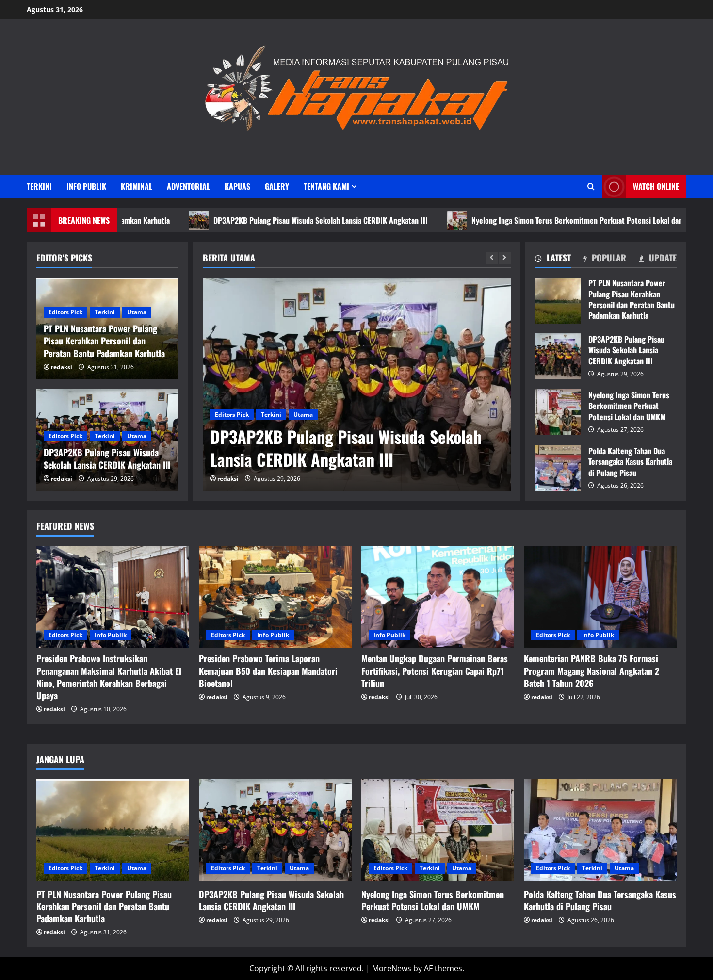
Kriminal (136, 186)
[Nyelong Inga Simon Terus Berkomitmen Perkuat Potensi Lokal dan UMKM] (437, 830)
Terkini (39, 186)
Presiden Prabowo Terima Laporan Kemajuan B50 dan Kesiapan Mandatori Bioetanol (268, 670)
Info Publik (86, 186)
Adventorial (188, 186)
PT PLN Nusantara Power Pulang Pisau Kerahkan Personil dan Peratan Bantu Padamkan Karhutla (558, 301)
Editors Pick (232, 414)
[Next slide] (505, 258)
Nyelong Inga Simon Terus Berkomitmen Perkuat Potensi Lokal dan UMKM (539, 220)
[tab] (553, 259)
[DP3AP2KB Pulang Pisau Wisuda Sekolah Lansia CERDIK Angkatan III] (357, 384)
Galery (277, 186)
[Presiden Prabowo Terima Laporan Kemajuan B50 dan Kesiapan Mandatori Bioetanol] (275, 597)
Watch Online (656, 186)
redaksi (228, 478)
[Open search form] (591, 186)
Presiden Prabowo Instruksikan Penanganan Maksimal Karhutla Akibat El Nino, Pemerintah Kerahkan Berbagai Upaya (108, 677)
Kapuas (237, 186)
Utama (303, 414)
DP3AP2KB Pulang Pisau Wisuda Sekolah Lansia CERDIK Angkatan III (272, 220)
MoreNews (391, 968)
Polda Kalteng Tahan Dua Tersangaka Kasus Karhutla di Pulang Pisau (558, 468)
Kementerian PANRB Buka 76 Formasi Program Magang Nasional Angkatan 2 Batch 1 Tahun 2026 (591, 670)
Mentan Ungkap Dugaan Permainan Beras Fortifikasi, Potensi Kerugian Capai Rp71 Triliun (434, 670)
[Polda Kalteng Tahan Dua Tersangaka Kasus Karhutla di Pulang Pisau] (600, 830)
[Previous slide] (492, 258)
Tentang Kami (326, 186)
